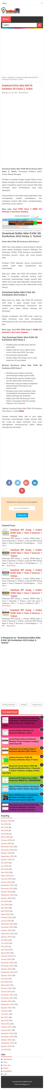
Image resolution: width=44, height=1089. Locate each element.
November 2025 (7, 850)
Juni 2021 (5, 1014)
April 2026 (5, 834)
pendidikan (7, 1071)
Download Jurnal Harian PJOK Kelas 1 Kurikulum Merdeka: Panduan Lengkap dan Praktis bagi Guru (24, 807)
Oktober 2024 (6, 892)
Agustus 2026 (6, 821)
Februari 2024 (6, 917)
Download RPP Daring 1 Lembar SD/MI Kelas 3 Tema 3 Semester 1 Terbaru (26, 552)
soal (5, 1074)
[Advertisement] (22, 51)
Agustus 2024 (6, 898)
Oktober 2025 (6, 853)
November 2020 (7, 1037)
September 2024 (7, 895)
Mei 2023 (4, 946)
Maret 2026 (5, 837)
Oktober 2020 (6, 1040)
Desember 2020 (7, 1033)
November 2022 (7, 966)
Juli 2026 (4, 824)
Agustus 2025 (6, 860)
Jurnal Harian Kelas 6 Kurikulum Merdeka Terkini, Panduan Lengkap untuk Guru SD (24, 741)
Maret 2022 (5, 985)
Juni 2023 (5, 943)
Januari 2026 (6, 843)
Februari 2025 (6, 879)
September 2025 (7, 856)
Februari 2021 (6, 1027)
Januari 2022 (6, 991)
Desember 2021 (7, 995)
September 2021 (7, 1004)
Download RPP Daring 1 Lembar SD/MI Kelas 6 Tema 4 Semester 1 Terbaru (26, 613)
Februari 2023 (6, 956)
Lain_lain (6, 1065)
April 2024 (5, 911)
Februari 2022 (6, 988)
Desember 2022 (7, 963)
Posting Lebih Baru (9, 704)
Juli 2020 (4, 1049)
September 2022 (7, 972)
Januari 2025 (6, 882)
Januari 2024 (6, 921)
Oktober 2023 (6, 930)
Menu (7, 19)
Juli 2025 (4, 863)
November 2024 (7, 888)
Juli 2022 (4, 979)
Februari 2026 (6, 840)
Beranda (24, 704)
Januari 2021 (6, 1030)
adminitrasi (24, 92)
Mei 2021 (4, 1017)
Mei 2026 (4, 830)
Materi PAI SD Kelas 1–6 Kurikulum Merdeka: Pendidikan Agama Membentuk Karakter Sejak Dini (23, 797)
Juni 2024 (5, 905)
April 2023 (5, 950)
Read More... (12, 566)
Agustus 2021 (6, 1008)
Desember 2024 (7, 885)
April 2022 (5, 982)
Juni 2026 (5, 827)
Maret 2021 (5, 1024)
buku (5, 1062)
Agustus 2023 (6, 937)
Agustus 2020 (6, 1046)
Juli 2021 (4, 1011)
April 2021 (5, 1020)
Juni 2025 (5, 866)
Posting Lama (37, 704)
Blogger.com (25, 1084)
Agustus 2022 (6, 975)
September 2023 (7, 934)
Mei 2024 (4, 908)
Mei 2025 (4, 869)
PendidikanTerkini (27, 1081)
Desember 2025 (7, 847)
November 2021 (7, 998)
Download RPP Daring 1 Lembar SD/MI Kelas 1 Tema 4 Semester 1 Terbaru (26, 532)
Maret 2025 (5, 876)
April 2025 (5, 872)
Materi (5, 1068)
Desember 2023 (7, 924)
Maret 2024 (5, 914)
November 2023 (7, 927)
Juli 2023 (4, 940)
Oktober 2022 (6, 969)
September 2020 (7, 1043)
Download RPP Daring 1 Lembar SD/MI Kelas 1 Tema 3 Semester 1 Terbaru (26, 572)
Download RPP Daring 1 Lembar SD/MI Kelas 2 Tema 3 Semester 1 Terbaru (26, 592)
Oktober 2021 (6, 1001)
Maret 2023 (5, 953)
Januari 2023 (6, 959)
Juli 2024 (4, 901)
